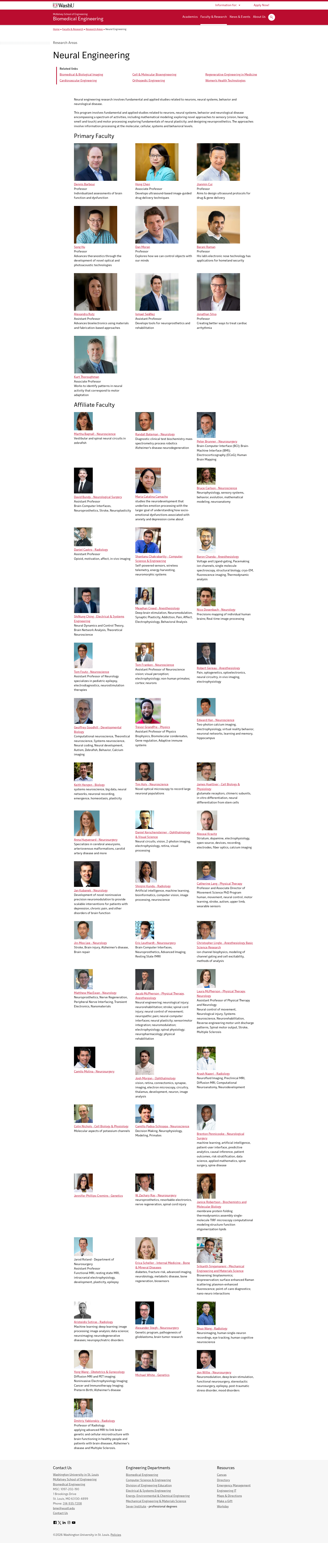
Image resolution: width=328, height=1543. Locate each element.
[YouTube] (74, 1523)
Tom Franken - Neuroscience (154, 665)
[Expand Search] (271, 17)
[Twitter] (59, 1523)
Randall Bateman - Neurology (155, 434)
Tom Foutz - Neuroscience (91, 672)
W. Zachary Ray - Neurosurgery (155, 1195)
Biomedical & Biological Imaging (81, 74)
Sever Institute (136, 1506)
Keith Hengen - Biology (89, 785)
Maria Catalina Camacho (151, 496)
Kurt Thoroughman (86, 377)
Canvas (222, 1475)
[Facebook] (55, 1523)
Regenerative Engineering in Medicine (231, 74)
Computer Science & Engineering (148, 1480)
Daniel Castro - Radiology (91, 549)
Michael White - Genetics (152, 1375)
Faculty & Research (213, 17)
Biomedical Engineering (78, 19)
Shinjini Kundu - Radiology (153, 886)
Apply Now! (261, 5)
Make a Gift (225, 1501)
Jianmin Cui (205, 184)
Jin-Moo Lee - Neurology (90, 943)
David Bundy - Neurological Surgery (98, 497)
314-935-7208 (72, 1503)
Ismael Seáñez (145, 314)
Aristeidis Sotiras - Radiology (93, 1322)
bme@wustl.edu (64, 1508)
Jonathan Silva (206, 314)
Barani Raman (206, 247)
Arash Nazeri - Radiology (213, 1073)
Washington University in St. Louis (76, 1474)
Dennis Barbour (84, 184)
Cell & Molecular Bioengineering (154, 74)
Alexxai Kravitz (207, 834)
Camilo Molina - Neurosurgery (94, 1071)
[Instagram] (69, 1523)
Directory (223, 1480)
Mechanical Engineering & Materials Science (156, 1501)
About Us (259, 17)
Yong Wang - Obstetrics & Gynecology (99, 1372)
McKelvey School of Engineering (70, 14)
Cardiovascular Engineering (78, 80)
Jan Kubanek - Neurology (91, 890)
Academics (190, 17)
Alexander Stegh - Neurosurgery (157, 1328)
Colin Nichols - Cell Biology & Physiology (101, 1126)
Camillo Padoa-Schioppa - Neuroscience (162, 1126)
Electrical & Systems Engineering (148, 1491)
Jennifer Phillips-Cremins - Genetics (98, 1196)
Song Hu (79, 247)
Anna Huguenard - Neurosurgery (96, 839)
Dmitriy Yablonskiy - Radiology (94, 1421)
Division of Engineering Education (149, 1485)
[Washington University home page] (63, 5)
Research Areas (94, 29)
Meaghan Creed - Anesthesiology (157, 608)
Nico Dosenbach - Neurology (216, 609)
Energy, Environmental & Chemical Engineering (158, 1496)
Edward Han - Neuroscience (215, 720)
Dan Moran (142, 247)
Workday (223, 1506)
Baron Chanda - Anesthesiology (218, 556)
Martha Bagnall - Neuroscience (95, 434)
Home (56, 29)
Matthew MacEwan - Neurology (95, 993)
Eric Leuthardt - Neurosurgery (155, 943)
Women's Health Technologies (225, 80)
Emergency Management (234, 1485)
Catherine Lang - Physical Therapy (219, 883)
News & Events (240, 17)
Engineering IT (226, 1491)
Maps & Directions (229, 1496)
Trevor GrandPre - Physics (152, 727)
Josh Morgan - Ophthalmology (155, 1078)
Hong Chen (142, 184)
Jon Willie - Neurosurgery (214, 1372)
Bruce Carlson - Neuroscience (217, 488)
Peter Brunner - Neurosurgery (217, 441)
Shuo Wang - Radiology (212, 1328)
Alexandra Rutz (84, 314)
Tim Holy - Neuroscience (151, 784)
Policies (116, 1535)
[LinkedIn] (64, 1523)
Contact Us (60, 1513)
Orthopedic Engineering (148, 80)
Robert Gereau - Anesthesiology (218, 668)
